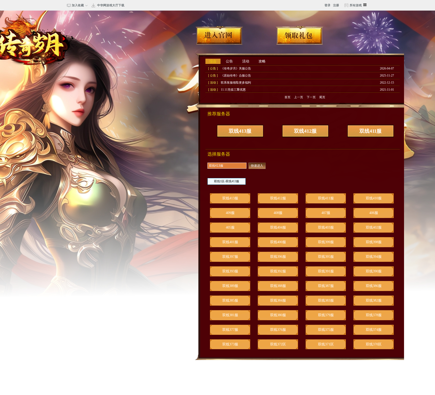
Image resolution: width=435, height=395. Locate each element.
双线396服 (278, 257)
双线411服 (370, 131)
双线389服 (230, 286)
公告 (229, 61)
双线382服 (374, 300)
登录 (327, 5)
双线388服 (278, 286)
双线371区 (326, 344)
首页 (287, 97)
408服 (278, 213)
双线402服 (374, 227)
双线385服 (230, 300)
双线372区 (278, 344)
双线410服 (374, 198)
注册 (336, 5)
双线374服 (374, 330)
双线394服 (374, 257)
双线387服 (326, 286)
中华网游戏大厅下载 (110, 5)
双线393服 (230, 271)
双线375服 (326, 330)
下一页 (311, 97)
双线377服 (230, 330)
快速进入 (257, 165)
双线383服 (326, 300)
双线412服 (305, 131)
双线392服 (278, 271)
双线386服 (374, 286)
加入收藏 (77, 5)
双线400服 (278, 242)
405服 (230, 227)
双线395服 (326, 257)
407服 (325, 213)
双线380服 (278, 315)
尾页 (322, 97)
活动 (245, 61)
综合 (212, 61)
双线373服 (230, 344)
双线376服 (278, 330)
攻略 (262, 61)
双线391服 (326, 271)
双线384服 (278, 300)
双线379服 (326, 315)
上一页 (298, 97)
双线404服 (278, 227)
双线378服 (374, 315)
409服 (230, 213)
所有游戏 (355, 5)
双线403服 (326, 227)
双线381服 (230, 315)
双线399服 (326, 242)
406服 (373, 213)
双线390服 (374, 271)
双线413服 (240, 131)
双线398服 (374, 242)
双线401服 (230, 242)
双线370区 (374, 344)
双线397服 (230, 257)
